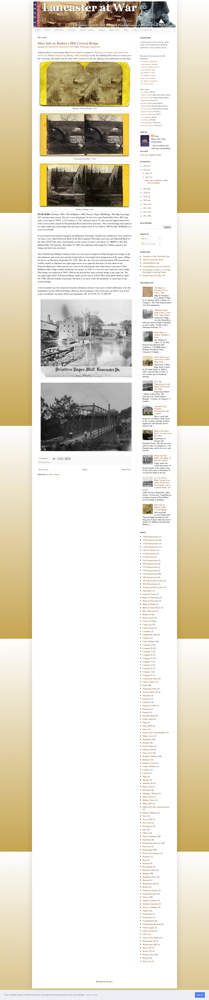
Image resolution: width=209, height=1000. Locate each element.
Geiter (145, 729)
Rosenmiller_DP (149, 883)
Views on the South (150, 937)
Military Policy (149, 800)
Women (146, 958)
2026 (145, 166)
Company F (147, 661)
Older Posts (126, 469)
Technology (147, 914)
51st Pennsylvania (150, 567)
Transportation (95, 47)
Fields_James (148, 719)
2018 (145, 192)
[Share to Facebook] (66, 458)
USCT (145, 934)
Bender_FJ (147, 614)
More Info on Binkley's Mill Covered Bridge (68, 43)
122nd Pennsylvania (151, 543)
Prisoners (146, 856)
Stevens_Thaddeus (150, 907)
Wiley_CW (147, 947)
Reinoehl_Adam (149, 870)
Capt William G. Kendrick (149, 64)
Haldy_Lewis (148, 736)
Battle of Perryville (150, 600)
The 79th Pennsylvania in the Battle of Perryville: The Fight (162, 385)
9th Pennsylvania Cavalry (153, 587)
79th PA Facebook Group (153, 259)
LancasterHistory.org (151, 263)
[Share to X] (64, 458)
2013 (145, 208)
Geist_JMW (147, 725)
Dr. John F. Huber (146, 103)
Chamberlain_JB (149, 634)
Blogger (109, 981)
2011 (145, 215)
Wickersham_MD (150, 944)
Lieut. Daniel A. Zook (148, 70)
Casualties (147, 631)
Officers (146, 833)
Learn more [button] (91, 995)
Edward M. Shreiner (147, 125)
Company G (147, 665)
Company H (147, 668)
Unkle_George (148, 930)
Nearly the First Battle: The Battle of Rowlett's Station (162, 458)
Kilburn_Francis (149, 763)
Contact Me (147, 30)
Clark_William (149, 641)
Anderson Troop (149, 594)
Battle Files (114, 30)
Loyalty (146, 773)
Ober (145, 829)
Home (38, 30)
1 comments (43, 458)
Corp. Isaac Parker (147, 114)
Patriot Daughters (150, 836)
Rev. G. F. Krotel (146, 109)
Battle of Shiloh (149, 604)
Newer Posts (43, 469)
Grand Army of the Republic (154, 732)
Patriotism (147, 839)
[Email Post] (53, 458)
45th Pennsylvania (150, 563)
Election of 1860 (149, 705)
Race (144, 860)
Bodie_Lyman (148, 617)
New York (147, 822)
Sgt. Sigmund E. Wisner (148, 75)
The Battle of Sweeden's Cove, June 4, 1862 (161, 290)
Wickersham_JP (149, 941)
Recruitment (147, 866)
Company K (147, 675)
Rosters (145, 887)
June (148, 173)
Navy (145, 816)
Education (147, 702)
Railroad (146, 863)
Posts (145, 238)
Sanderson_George (150, 890)
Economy (146, 698)
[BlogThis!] (61, 458)
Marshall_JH (148, 783)
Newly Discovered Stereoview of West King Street (162, 359)
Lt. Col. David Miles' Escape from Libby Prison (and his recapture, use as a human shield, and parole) (156, 484)
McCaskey (147, 790)
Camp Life (147, 624)
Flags (145, 722)
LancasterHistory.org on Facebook (156, 266)
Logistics (146, 769)
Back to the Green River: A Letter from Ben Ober (162, 433)
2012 (145, 212)
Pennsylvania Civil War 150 (154, 275)
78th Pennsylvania (150, 577)
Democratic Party (150, 688)
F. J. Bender (145, 92)
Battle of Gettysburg (151, 597)
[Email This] (58, 458)
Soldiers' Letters (87, 30)
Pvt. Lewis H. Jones (147, 84)
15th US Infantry (149, 550)
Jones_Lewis (148, 752)
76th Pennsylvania (150, 570)
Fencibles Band (149, 715)
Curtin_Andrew (149, 681)
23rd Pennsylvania (150, 560)
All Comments (149, 243)
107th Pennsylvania (150, 540)
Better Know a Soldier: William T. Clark (162, 335)
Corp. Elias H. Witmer (148, 78)
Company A (147, 644)
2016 (145, 196)
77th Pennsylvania (150, 573)
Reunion (146, 880)
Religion (146, 873)
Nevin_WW (147, 819)
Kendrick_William (150, 756)
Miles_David (148, 796)
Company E (147, 658)
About (47, 30)
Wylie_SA (147, 961)
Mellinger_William (150, 793)
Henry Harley (145, 100)
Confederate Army (150, 678)
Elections (146, 709)
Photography (84, 47)
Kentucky (146, 759)
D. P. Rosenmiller (146, 123)
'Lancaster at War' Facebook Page (156, 256)
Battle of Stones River (151, 607)
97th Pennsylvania (150, 584)
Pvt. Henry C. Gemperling (149, 81)
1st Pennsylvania (149, 553)
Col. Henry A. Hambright (149, 61)
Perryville (147, 846)
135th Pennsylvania (150, 546)
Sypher (145, 910)
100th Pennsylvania (150, 536)
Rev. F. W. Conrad (146, 98)
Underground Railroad (152, 924)
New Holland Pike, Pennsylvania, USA (59, 47)
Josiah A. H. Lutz (146, 112)
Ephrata (146, 712)
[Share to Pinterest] (69, 458)
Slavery (146, 897)
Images (101, 30)
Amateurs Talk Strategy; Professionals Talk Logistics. (161, 410)
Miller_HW (147, 803)
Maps (126, 30)
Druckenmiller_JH (150, 692)
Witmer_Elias (148, 954)
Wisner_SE (147, 951)
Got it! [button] (200, 995)
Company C (147, 651)
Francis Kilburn (146, 106)
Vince (156, 136)
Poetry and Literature (151, 853)
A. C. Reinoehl (145, 117)
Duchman (146, 695)
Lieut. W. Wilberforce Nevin (150, 67)
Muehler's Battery (150, 812)
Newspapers (147, 826)
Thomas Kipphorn (77, 52)
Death (145, 685)
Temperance (147, 917)
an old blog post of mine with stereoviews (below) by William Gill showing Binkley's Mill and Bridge (83, 54)
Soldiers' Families (150, 900)
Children (146, 638)
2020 (145, 169)
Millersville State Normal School (156, 807)
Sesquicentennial (149, 893)
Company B (147, 648)
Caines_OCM (148, 621)
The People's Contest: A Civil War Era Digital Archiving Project (156, 271)
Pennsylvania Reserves (152, 843)
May (148, 177)
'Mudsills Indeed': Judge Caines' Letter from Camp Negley (162, 312)
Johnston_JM (148, 749)
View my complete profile (150, 154)
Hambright (147, 739)
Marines (146, 780)
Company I (147, 671)
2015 (145, 200)
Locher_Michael (149, 766)
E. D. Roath (145, 120)
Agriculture (147, 590)
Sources (71, 30)
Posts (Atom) (54, 474)
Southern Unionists (150, 903)
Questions (59, 30)
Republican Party (149, 877)
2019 (145, 188)
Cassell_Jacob (148, 628)
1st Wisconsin (148, 557)
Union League (148, 927)
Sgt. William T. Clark (148, 73)
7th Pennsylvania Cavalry (153, 580)
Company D (147, 655)
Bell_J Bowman (149, 611)
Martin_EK (147, 786)
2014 (145, 204)
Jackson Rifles (148, 746)
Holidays (146, 742)
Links (135, 30)
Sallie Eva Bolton (146, 95)
